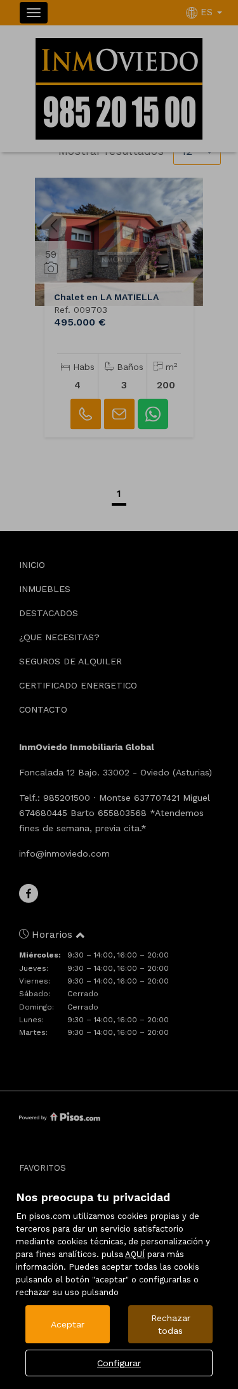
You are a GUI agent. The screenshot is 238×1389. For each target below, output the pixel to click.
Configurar (119, 1363)
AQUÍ (135, 1254)
